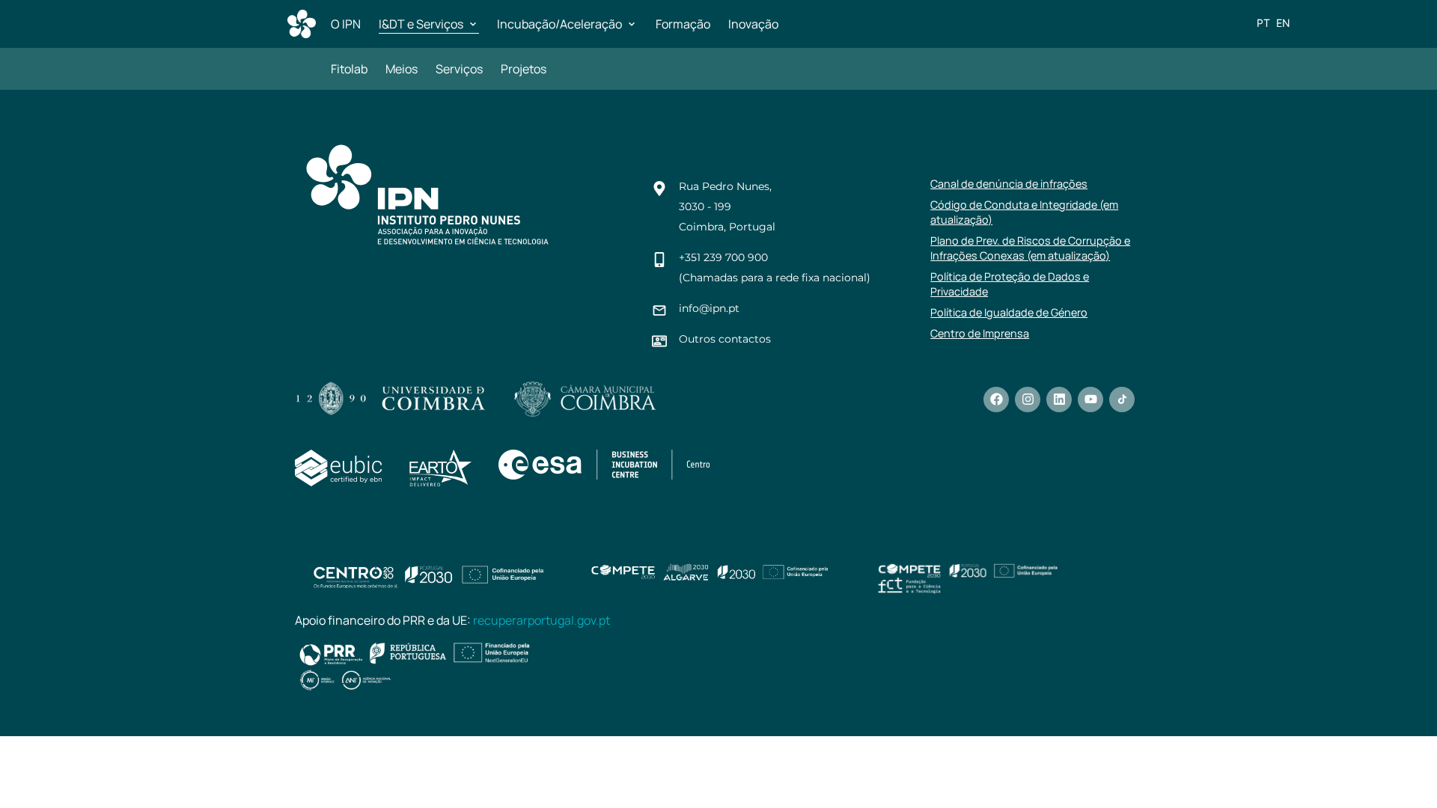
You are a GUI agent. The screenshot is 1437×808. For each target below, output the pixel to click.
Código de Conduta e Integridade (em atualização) (1024, 212)
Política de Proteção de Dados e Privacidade (1009, 284)
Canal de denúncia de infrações (1008, 184)
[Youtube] (1090, 399)
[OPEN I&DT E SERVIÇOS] (473, 24)
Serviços (459, 69)
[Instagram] (1027, 399)
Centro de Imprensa (979, 333)
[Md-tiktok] (1122, 399)
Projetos (523, 69)
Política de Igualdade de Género (1008, 312)
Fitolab (349, 69)
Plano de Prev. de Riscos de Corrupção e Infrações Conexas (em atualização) (1030, 248)
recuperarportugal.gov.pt (541, 620)
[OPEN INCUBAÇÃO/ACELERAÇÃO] (632, 24)
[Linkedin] (1059, 399)
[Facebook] (996, 399)
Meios (401, 69)
